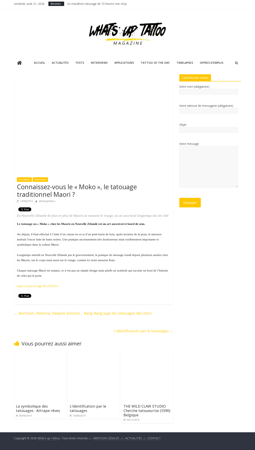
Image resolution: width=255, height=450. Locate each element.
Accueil (39, 63)
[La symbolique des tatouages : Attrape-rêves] (40, 353)
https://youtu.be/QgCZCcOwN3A (37, 286)
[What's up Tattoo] (19, 63)
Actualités (60, 63)
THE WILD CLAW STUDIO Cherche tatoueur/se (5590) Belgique (147, 410)
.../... (109, 438)
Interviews (99, 63)
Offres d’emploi (211, 63)
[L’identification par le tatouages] (94, 353)
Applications (124, 63)
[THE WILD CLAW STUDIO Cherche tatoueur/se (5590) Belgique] (147, 353)
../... (136, 438)
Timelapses (185, 63)
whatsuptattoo (47, 201)
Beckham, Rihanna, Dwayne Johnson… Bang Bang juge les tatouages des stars (83, 313)
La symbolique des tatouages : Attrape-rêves (38, 408)
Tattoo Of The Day (155, 63)
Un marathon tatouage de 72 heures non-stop (97, 4)
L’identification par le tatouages (143, 330)
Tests (79, 63)
